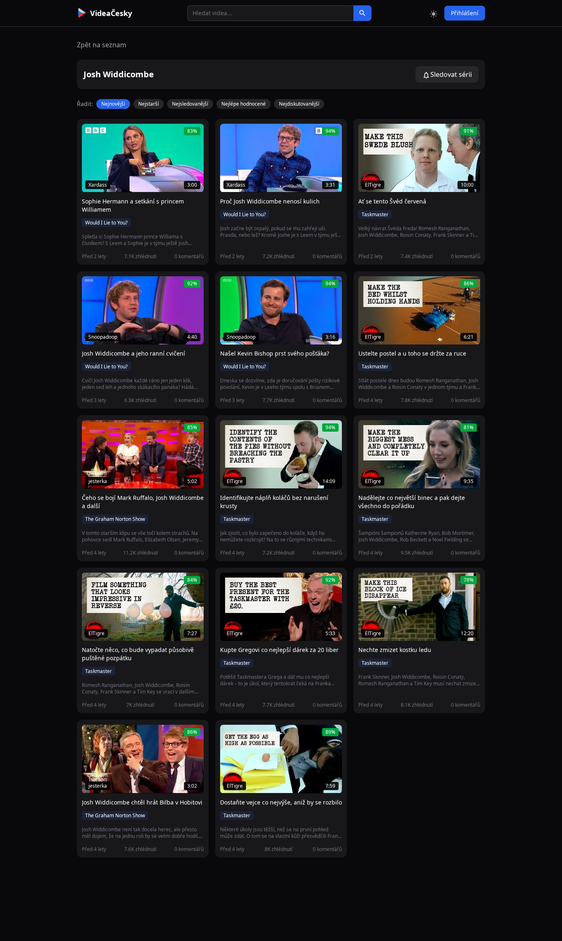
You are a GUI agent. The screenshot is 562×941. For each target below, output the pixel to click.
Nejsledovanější (190, 103)
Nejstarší (148, 103)
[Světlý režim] (433, 13)
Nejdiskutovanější (299, 103)
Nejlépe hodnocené (243, 103)
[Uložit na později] (106, 134)
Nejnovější (113, 103)
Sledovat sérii (451, 74)
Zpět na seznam (101, 44)
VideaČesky (111, 13)
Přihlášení (464, 13)
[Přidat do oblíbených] (91, 134)
